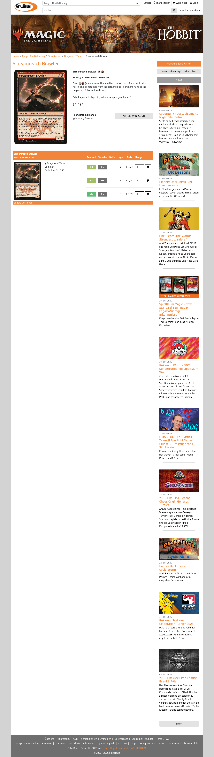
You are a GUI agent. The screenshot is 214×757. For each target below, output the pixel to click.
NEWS (179, 80)
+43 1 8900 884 (138, 748)
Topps (133, 743)
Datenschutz (121, 739)
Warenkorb (181, 3)
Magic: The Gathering (33, 56)
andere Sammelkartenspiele (183, 743)
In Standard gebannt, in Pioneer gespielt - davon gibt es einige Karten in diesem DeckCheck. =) (179, 192)
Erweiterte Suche (189, 10)
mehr (179, 724)
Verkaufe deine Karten (179, 64)
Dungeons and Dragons (152, 743)
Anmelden (105, 739)
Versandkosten (89, 739)
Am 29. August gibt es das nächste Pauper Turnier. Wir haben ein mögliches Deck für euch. (177, 577)
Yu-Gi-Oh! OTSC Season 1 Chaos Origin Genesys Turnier (176, 502)
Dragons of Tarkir (73, 56)
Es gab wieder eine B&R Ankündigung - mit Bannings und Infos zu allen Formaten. (179, 322)
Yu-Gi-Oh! (60, 743)
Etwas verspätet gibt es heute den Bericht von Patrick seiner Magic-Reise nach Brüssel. (177, 454)
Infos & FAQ (163, 739)
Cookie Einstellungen (142, 739)
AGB (75, 739)
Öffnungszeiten (162, 3)
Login (195, 3)
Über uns (49, 739)
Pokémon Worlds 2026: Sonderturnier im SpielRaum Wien (178, 369)
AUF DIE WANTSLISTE (134, 116)
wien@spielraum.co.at (116, 748)
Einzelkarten (54, 56)
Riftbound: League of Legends (99, 743)
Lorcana (122, 743)
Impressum (64, 739)
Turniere (147, 3)
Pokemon (47, 743)
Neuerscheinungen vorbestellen (179, 71)
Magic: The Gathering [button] (55, 3)
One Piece (74, 743)
